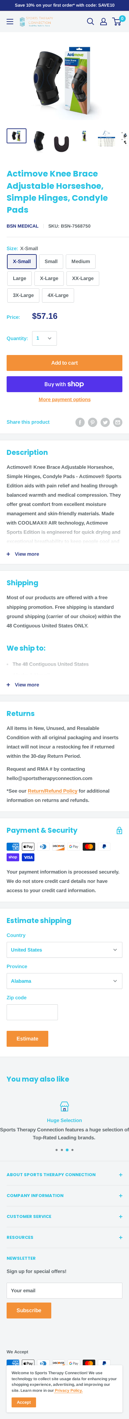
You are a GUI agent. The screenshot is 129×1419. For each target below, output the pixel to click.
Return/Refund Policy (52, 791)
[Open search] (90, 21)
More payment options (65, 399)
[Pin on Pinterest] (92, 422)
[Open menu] (10, 21)
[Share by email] (117, 422)
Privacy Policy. (68, 1390)
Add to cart (64, 363)
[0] (117, 22)
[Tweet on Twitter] (105, 422)
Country (16, 935)
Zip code (16, 997)
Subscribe (29, 1310)
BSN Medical (23, 226)
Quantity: (17, 338)
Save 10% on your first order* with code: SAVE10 (64, 5)
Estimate (27, 1038)
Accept (24, 1402)
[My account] (103, 21)
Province (17, 966)
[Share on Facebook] (80, 422)
